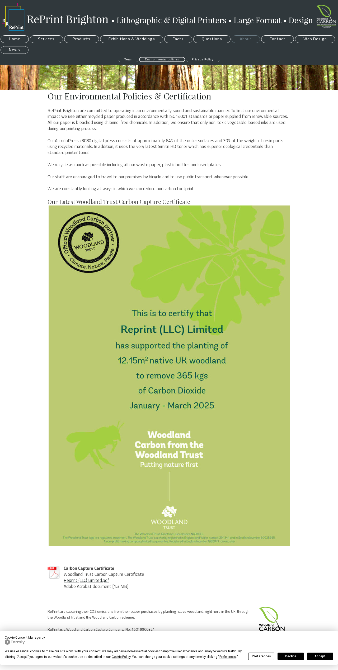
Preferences (261, 656)
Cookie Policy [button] (121, 657)
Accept (320, 656)
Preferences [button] (227, 657)
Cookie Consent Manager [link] (23, 637)
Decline (290, 656)
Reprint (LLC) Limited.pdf (86, 580)
